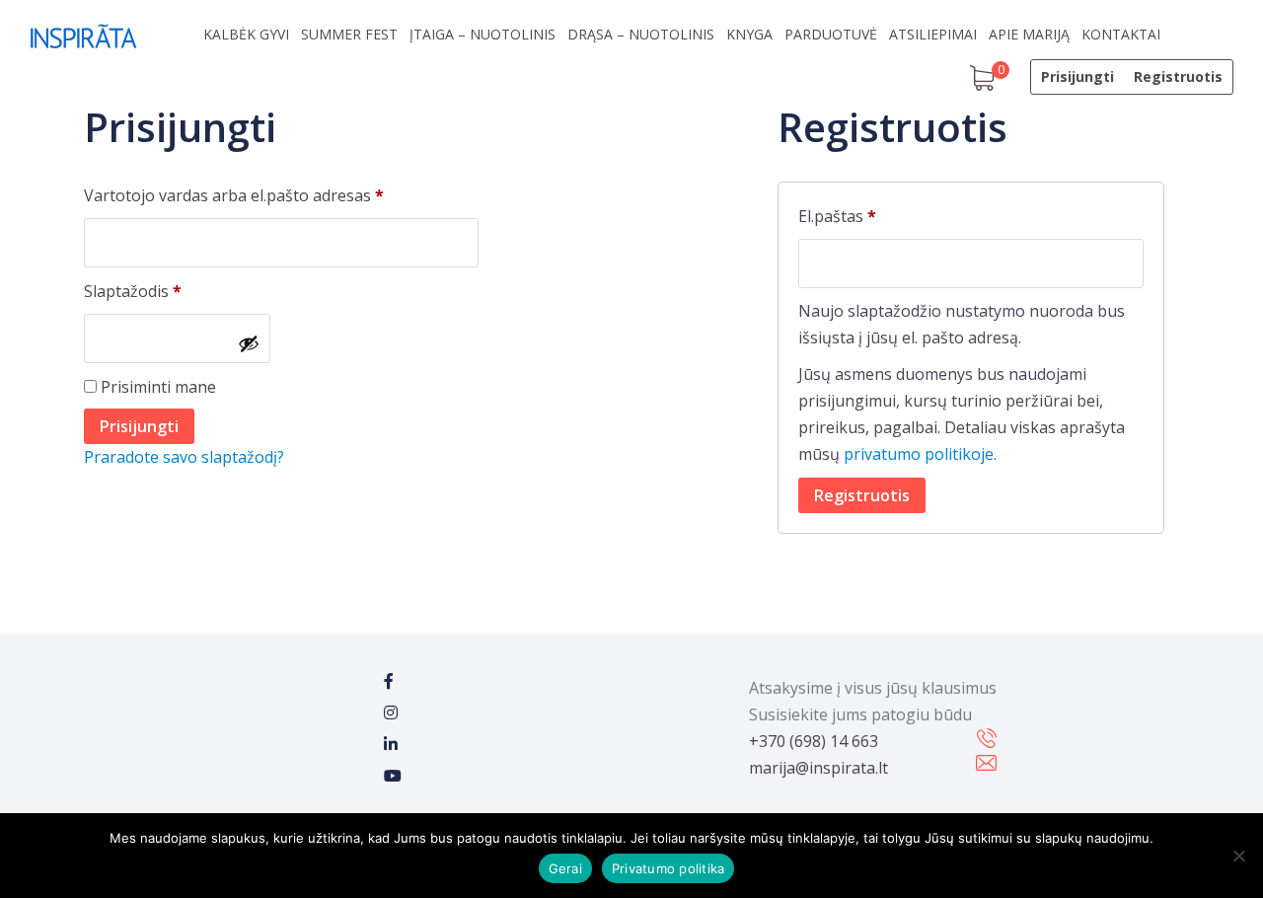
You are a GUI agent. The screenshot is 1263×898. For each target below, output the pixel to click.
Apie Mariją (1029, 34)
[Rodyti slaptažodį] (249, 343)
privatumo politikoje (919, 454)
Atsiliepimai (933, 34)
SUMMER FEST (349, 34)
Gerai (565, 868)
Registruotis (1178, 76)
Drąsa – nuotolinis (640, 34)
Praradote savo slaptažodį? (184, 457)
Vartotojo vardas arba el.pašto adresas (274, 195)
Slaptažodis (173, 290)
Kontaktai (1120, 34)
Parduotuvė (830, 34)
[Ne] (1238, 855)
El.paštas (877, 215)
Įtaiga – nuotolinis (482, 34)
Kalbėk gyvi (246, 34)
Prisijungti (1077, 76)
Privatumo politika (668, 868)
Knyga (749, 34)
